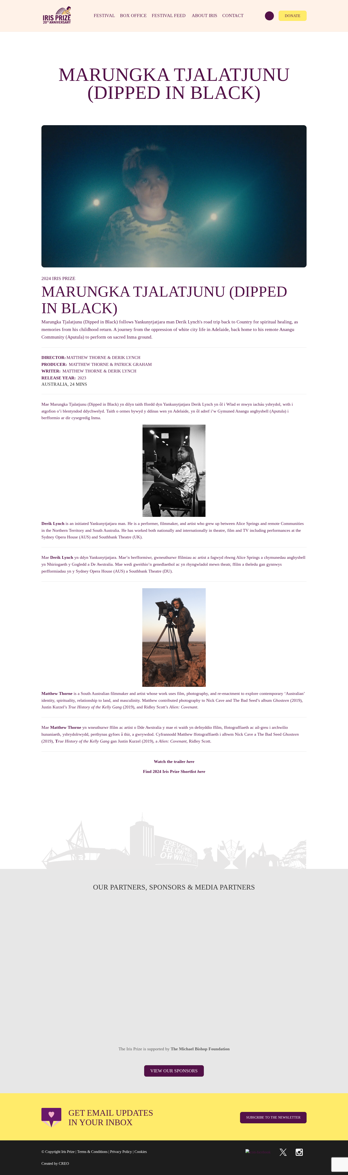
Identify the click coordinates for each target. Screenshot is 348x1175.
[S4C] (174, 915)
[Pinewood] (174, 950)
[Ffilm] (121, 950)
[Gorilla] (227, 950)
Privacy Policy (121, 1152)
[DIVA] (68, 985)
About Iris (204, 15)
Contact (233, 15)
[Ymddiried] (200, 1021)
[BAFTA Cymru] (227, 915)
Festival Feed (169, 15)
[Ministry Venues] (68, 915)
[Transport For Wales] (147, 1021)
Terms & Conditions (92, 1152)
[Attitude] (121, 985)
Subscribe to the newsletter (273, 1117)
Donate (292, 16)
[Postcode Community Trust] (253, 1021)
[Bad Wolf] (280, 985)
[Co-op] (174, 985)
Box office (133, 15)
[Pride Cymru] (280, 950)
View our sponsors (174, 1070)
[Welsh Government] (280, 915)
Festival (104, 15)
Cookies (140, 1152)
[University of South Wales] (227, 985)
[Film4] (121, 915)
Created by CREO (55, 1163)
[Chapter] (94, 1021)
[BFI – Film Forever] (68, 950)
